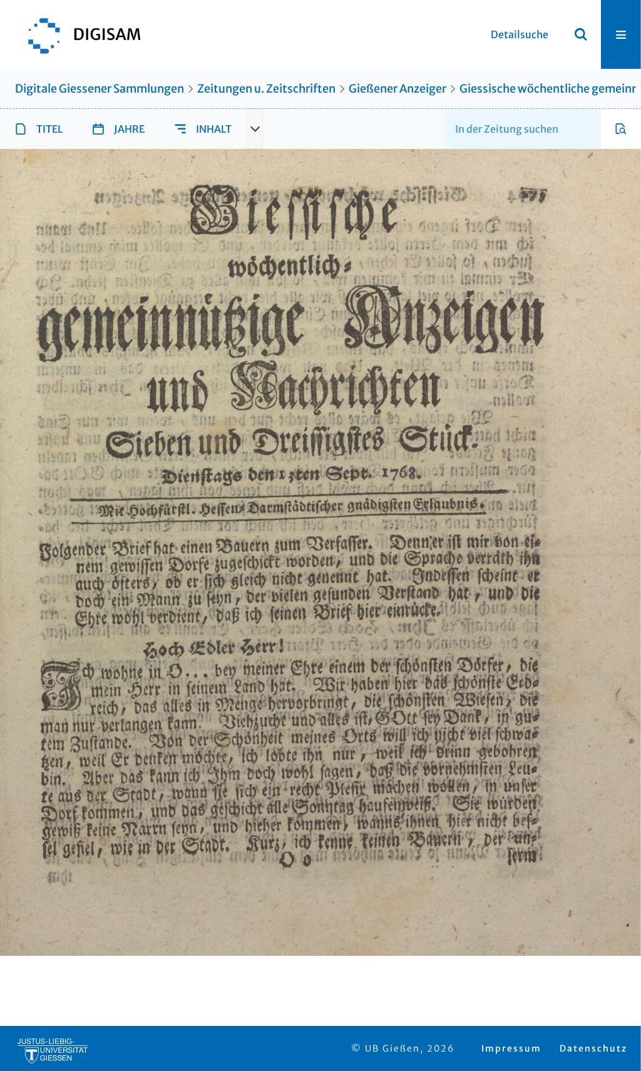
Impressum (511, 1048)
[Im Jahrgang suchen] (621, 129)
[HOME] (78, 34)
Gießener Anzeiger (397, 88)
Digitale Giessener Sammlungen (99, 88)
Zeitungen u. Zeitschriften (266, 88)
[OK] (581, 34)
